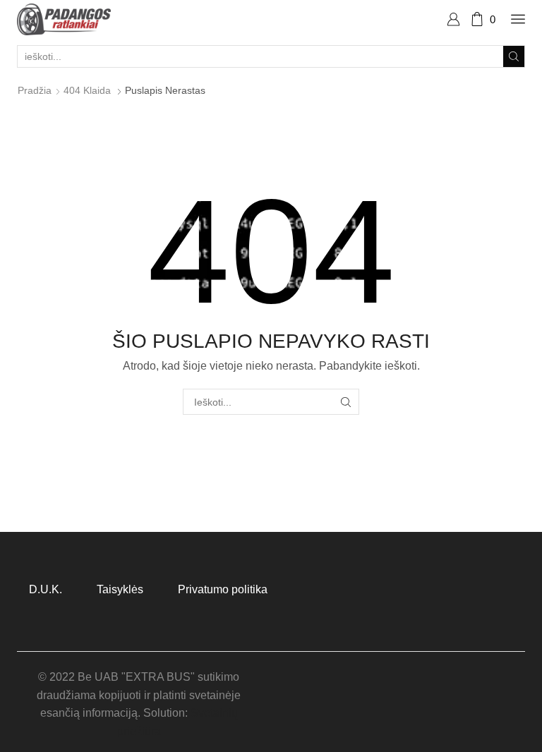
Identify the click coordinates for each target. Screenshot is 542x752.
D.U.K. (45, 589)
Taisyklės (120, 589)
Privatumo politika (222, 589)
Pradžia (35, 90)
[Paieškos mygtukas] (513, 56)
